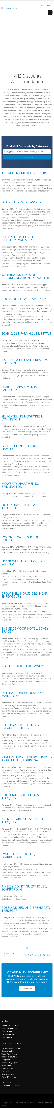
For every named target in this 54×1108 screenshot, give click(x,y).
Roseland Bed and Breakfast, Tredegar (26, 909)
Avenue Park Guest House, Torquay (23, 820)
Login (41, 5)
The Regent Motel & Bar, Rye (25, 173)
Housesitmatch (8, 1051)
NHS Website (7, 1037)
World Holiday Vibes (10, 1057)
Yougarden (6, 1059)
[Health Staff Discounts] (10, 9)
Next (48, 955)
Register (48, 5)
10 (44, 955)
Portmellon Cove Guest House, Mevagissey (22, 238)
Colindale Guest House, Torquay (21, 796)
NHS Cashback (7, 1031)
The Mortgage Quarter (11, 1048)
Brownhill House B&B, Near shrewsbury (24, 594)
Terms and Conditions (10, 1085)
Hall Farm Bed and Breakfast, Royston (26, 361)
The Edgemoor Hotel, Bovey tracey (25, 629)
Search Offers (27, 157)
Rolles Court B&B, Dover (22, 666)
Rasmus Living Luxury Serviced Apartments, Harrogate (27, 758)
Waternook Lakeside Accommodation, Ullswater (25, 276)
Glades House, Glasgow (22, 202)
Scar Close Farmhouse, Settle (26, 333)
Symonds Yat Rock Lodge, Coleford (23, 538)
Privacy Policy (7, 1082)
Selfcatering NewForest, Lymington (22, 417)
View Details (27, 988)
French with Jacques (10, 1062)
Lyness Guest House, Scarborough (18, 855)
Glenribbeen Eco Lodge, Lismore (21, 447)
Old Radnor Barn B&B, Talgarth (20, 506)
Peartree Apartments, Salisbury (20, 388)
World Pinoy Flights (9, 1054)
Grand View (6, 1065)
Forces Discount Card (10, 1025)
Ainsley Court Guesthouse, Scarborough (24, 887)
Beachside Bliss (8, 1074)
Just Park (5, 1071)
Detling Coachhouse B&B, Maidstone (23, 694)
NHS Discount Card (9, 1028)
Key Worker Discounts (11, 1034)
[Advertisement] (27, 44)
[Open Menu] (50, 12)
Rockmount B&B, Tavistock (24, 299)
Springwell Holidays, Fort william (24, 562)
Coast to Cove (7, 1068)
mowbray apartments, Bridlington (20, 485)
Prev (26, 955)
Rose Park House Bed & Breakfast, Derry (20, 726)
